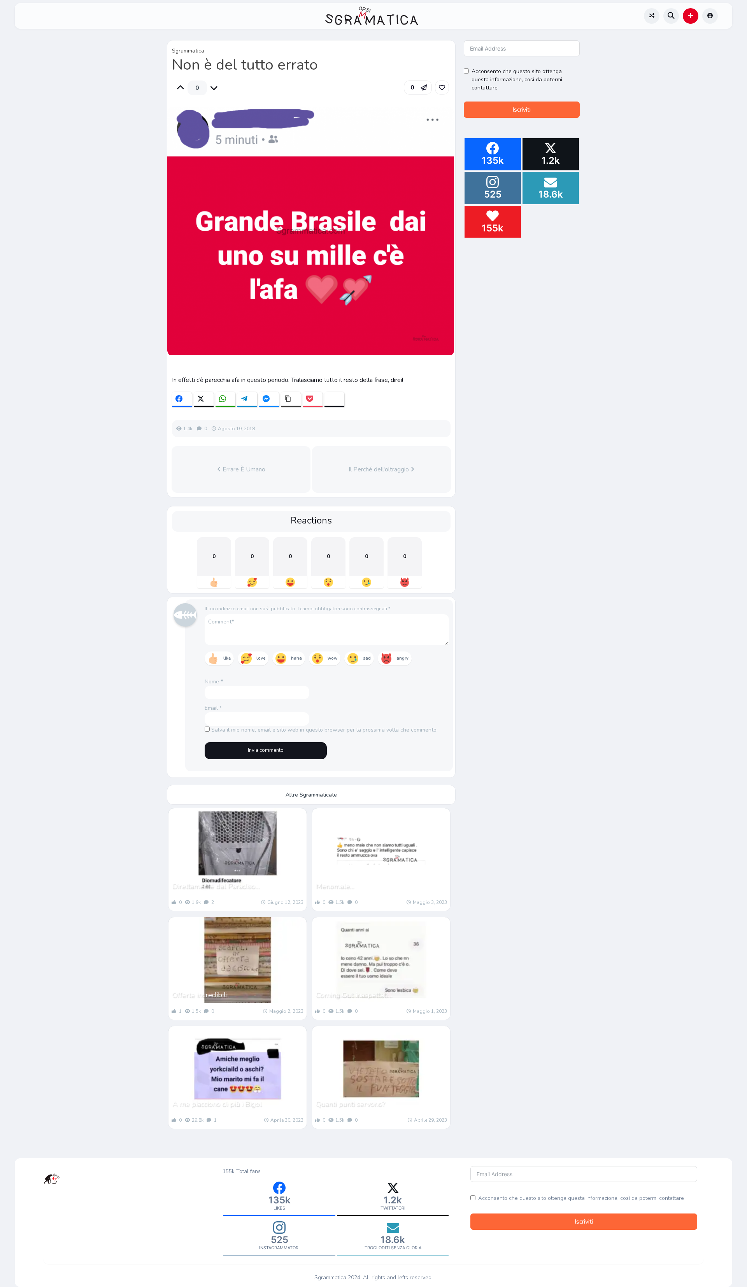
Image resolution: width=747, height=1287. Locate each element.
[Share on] (334, 399)
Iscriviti (521, 109)
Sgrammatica (188, 50)
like (227, 658)
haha (296, 658)
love (260, 658)
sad (367, 658)
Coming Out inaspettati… (354, 995)
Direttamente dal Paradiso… (216, 886)
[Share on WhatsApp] (225, 399)
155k (229, 1171)
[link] (442, 88)
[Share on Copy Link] (291, 399)
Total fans (248, 1171)
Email (213, 708)
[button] (690, 16)
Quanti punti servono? (350, 1103)
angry (402, 658)
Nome (214, 681)
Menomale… (335, 886)
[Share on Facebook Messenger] (269, 399)
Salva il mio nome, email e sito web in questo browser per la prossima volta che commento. (324, 730)
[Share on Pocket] (313, 399)
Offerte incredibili (200, 995)
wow (332, 658)
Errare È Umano (243, 469)
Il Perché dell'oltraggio (379, 469)
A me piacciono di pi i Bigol (217, 1103)
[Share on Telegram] (247, 399)
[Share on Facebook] (182, 399)
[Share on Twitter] (204, 399)
